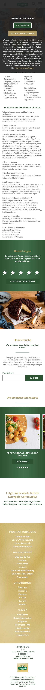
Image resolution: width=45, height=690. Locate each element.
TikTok (35, 515)
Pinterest (29, 515)
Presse (22, 597)
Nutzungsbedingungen (23, 652)
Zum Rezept (22, 461)
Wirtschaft (22, 563)
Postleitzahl (8, 373)
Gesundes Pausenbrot (22, 573)
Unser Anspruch (23, 543)
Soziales (22, 560)
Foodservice (22, 634)
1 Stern (6, 272)
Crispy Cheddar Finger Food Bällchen (17, 467)
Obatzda (19, 467)
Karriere (22, 594)
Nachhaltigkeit (22, 552)
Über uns (22, 587)
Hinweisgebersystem (23, 658)
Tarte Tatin (26, 467)
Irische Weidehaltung (22, 531)
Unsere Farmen (22, 536)
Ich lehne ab (22, 25)
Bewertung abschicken (22, 281)
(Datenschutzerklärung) (24, 68)
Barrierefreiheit (23, 656)
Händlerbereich (22, 631)
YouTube (22, 515)
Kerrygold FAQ (22, 624)
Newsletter (22, 614)
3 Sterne (22, 272)
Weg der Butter (22, 556)
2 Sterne (14, 272)
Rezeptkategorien (22, 618)
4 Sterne (31, 272)
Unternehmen (22, 582)
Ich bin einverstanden (22, 33)
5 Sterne (39, 272)
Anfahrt (23, 604)
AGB (23, 649)
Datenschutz (23, 647)
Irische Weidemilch (22, 546)
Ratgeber (22, 621)
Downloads (22, 577)
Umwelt (22, 567)
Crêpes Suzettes (28, 467)
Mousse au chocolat (23, 467)
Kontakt (22, 601)
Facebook (16, 515)
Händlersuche (22, 628)
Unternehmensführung (22, 570)
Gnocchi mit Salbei (21, 467)
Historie (22, 590)
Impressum (23, 654)
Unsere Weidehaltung (22, 539)
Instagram (10, 515)
